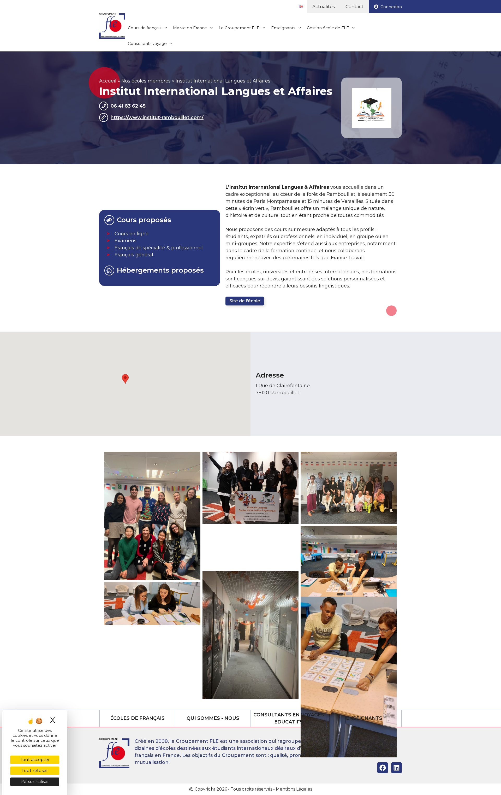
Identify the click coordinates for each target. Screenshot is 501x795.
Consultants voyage (147, 43)
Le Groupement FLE (239, 27)
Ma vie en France (190, 27)
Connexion (391, 6)
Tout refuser (34, 770)
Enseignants (283, 27)
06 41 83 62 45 (128, 106)
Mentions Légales (294, 789)
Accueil (107, 81)
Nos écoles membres (146, 81)
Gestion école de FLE (328, 27)
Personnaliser (35, 781)
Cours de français (144, 27)
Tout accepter (35, 759)
